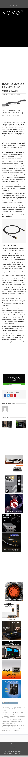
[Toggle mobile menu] (25, 10)
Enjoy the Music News (10, 703)
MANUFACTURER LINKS (8, 753)
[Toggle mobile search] (22, 10)
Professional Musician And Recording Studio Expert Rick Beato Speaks (14, 717)
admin (13, 403)
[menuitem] (6, 1)
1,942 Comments (17, 94)
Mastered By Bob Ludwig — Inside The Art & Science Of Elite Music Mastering (13, 729)
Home (12, 94)
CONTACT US (17, 753)
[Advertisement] (14, 31)
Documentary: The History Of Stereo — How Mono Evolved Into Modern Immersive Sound (13, 708)
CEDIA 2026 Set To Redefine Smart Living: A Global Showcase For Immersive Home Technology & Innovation (13, 721)
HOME (5, 751)
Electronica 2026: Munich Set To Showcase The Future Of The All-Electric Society (13, 726)
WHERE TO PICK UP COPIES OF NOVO (15, 751)
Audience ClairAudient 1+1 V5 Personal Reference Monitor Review (12, 713)
